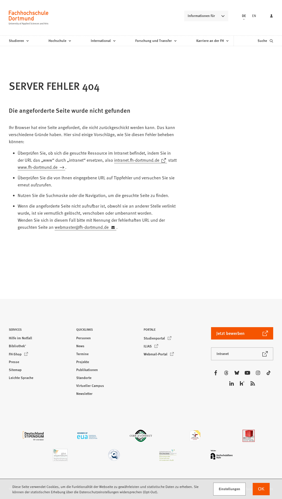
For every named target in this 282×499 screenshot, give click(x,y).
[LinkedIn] (231, 383)
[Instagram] (258, 373)
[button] (40, 330)
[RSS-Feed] (252, 383)
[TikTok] (268, 373)
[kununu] (242, 383)
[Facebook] (215, 373)
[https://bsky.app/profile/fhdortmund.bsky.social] (237, 373)
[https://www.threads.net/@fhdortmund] (226, 373)
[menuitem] (18, 41)
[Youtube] (247, 373)
